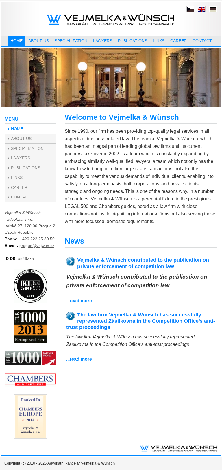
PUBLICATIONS (132, 40)
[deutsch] (213, 9)
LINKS (158, 40)
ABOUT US (38, 40)
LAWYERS (102, 40)
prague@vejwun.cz (36, 245)
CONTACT (202, 40)
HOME (16, 40)
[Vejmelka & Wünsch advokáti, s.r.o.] (111, 20)
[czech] (190, 9)
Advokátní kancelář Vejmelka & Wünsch (81, 463)
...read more (79, 300)
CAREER (178, 40)
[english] (201, 9)
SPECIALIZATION (71, 40)
